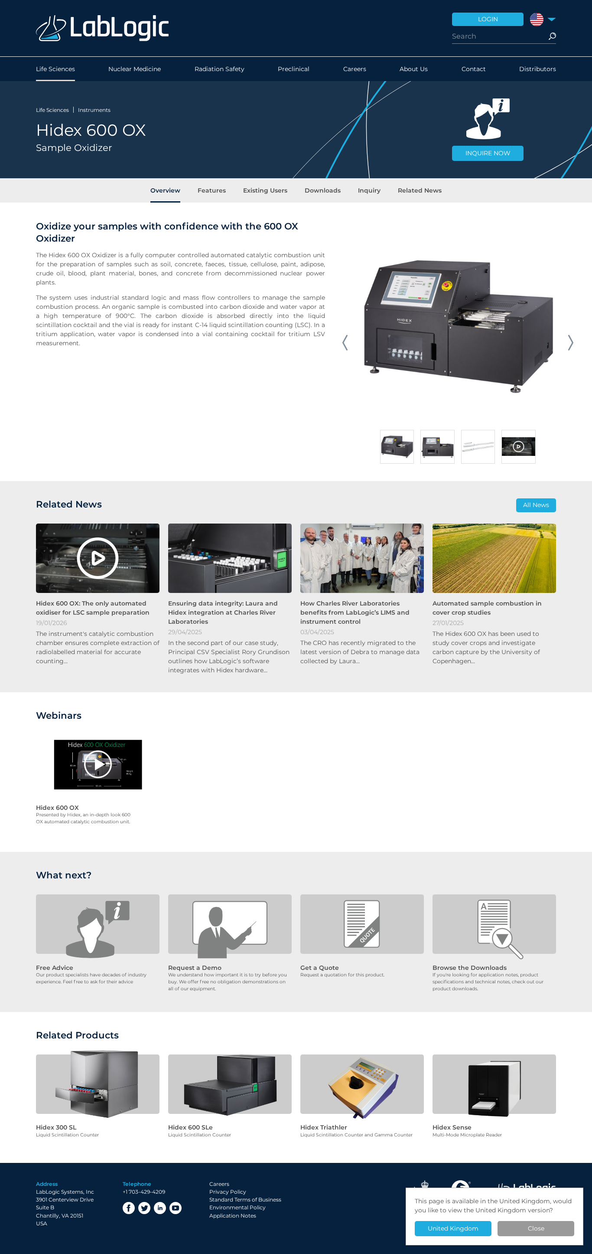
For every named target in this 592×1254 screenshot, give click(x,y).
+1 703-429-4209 (144, 1192)
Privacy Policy (227, 1192)
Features (212, 190)
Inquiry (369, 190)
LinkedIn (160, 1208)
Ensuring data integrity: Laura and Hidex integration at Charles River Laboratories (223, 612)
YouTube (175, 1208)
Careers (354, 69)
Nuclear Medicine (134, 69)
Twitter (144, 1208)
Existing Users (265, 190)
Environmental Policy (237, 1207)
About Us (414, 69)
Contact (474, 69)
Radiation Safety (219, 69)
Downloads (323, 190)
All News (536, 505)
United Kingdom (453, 1228)
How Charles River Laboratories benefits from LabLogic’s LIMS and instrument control (355, 612)
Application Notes (232, 1215)
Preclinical (293, 69)
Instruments (94, 110)
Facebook (129, 1208)
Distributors (537, 69)
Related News (420, 190)
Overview (165, 190)
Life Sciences (55, 69)
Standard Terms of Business (245, 1199)
